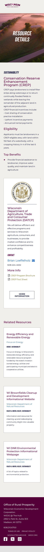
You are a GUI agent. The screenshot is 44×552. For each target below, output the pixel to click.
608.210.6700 (10, 527)
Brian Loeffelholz (18, 260)
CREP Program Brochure (23, 275)
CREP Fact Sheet (19, 279)
